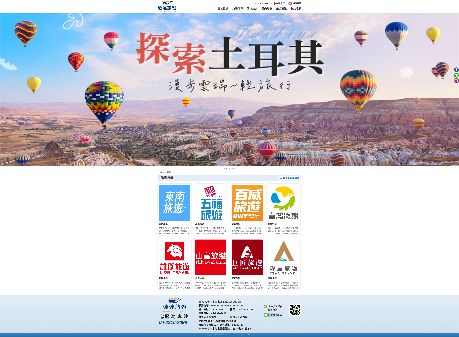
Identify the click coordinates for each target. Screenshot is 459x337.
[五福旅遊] (210, 203)
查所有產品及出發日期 (291, 178)
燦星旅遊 (272, 278)
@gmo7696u (275, 315)
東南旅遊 (163, 224)
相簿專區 (297, 3)
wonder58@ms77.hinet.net (227, 305)
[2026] (229, 89)
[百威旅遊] (247, 203)
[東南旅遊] (174, 203)
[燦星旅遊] (283, 257)
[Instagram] (456, 80)
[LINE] (456, 75)
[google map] (239, 301)
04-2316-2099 (173, 322)
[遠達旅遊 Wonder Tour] (167, 11)
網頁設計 (249, 335)
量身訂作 (282, 3)
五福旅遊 (199, 224)
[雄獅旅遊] (174, 257)
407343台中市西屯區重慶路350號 (218, 301)
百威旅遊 (236, 224)
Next (457, 89)
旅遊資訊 (281, 8)
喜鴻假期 (272, 224)
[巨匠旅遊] (247, 257)
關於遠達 (223, 8)
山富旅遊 (199, 278)
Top (456, 334)
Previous (1, 89)
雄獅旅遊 (163, 278)
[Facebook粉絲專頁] (456, 69)
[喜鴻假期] (283, 203)
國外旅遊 (252, 8)
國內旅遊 (267, 8)
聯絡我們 (296, 8)
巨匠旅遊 (236, 278)
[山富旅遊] (210, 257)
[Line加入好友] (295, 315)
